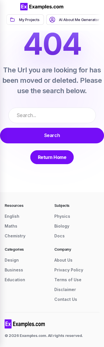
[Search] (81, 6)
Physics (62, 216)
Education (15, 279)
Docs (59, 235)
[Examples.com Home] (42, 6)
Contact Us (65, 299)
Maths (11, 226)
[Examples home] (25, 324)
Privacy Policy (68, 269)
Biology (61, 226)
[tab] (25, 19)
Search (52, 135)
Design (12, 260)
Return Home (52, 157)
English (12, 216)
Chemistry (15, 235)
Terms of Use (67, 279)
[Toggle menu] (12, 7)
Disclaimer (65, 289)
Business (14, 269)
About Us (63, 260)
